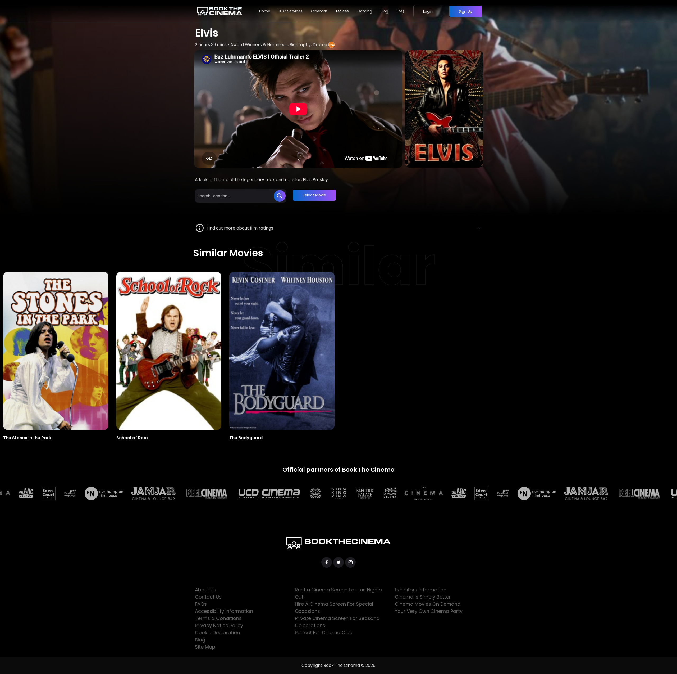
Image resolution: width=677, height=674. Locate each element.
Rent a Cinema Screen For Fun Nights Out (338, 593)
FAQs (201, 604)
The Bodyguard (246, 437)
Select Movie (314, 195)
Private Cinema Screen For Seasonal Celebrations (338, 622)
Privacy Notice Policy (219, 625)
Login (428, 11)
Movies (342, 11)
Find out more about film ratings (238, 228)
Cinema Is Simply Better (423, 597)
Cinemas (319, 11)
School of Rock (132, 437)
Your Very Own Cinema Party (429, 611)
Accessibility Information (224, 611)
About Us (205, 589)
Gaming (364, 11)
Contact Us (208, 597)
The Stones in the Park (27, 437)
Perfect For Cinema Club (324, 632)
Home (264, 11)
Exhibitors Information (420, 589)
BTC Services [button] (291, 11)
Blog (384, 11)
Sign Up (465, 11)
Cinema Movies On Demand (427, 604)
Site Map (205, 647)
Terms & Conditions (218, 618)
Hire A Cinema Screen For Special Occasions (334, 607)
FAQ (400, 11)
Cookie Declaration (217, 632)
